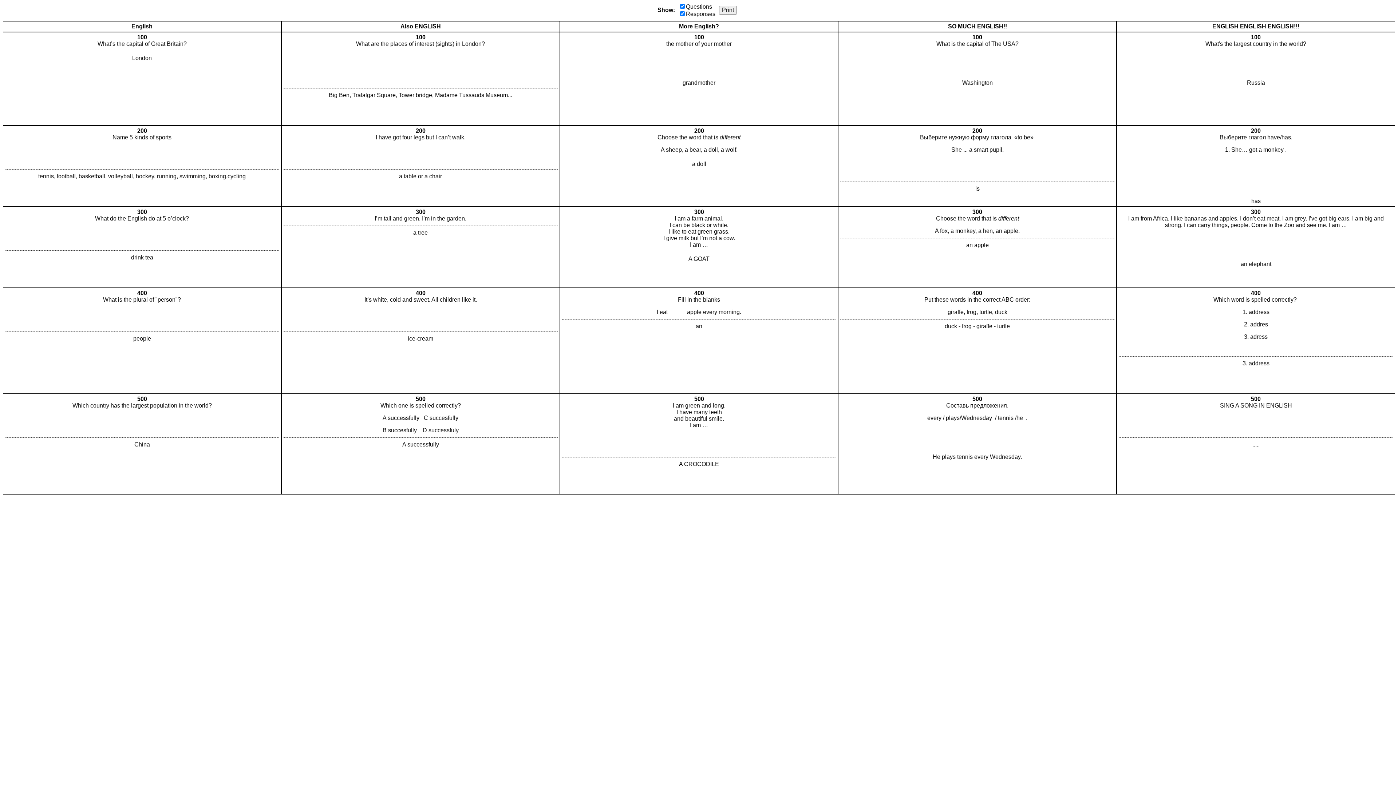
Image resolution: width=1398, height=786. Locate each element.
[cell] (142, 79)
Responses (700, 14)
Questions (699, 7)
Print (728, 10)
